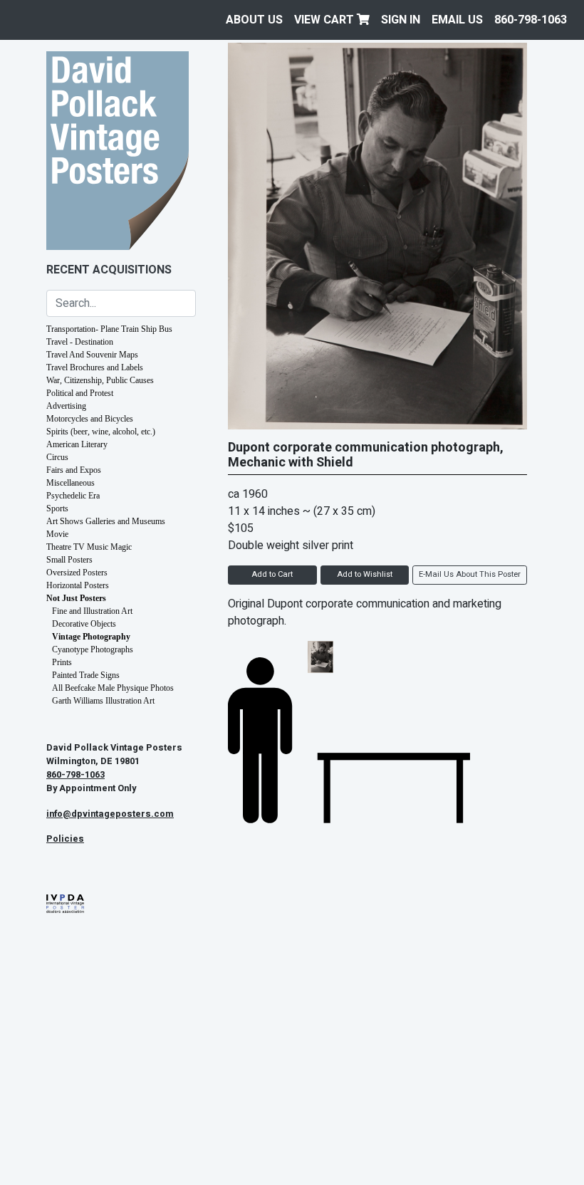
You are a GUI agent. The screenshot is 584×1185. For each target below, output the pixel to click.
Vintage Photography (91, 637)
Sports (57, 508)
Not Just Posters (76, 598)
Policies (65, 838)
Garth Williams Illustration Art (103, 701)
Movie (57, 534)
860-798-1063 (530, 19)
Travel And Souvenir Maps (92, 355)
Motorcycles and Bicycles (89, 419)
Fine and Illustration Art (92, 611)
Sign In (400, 19)
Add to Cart (272, 574)
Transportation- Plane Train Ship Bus (109, 329)
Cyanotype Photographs (92, 649)
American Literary (77, 444)
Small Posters (69, 560)
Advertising (66, 406)
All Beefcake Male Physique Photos (113, 688)
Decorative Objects (84, 624)
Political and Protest (79, 393)
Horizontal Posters (77, 585)
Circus (57, 457)
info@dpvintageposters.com (110, 814)
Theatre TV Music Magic (89, 547)
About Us (254, 19)
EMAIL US (457, 19)
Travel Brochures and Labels (94, 367)
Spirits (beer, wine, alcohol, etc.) (100, 432)
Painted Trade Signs (86, 675)
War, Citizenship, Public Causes (100, 380)
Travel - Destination (79, 342)
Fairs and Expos (73, 470)
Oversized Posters (77, 573)
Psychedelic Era (73, 496)
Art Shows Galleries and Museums (105, 521)
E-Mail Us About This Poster (470, 574)
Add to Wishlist (364, 574)
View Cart (325, 19)
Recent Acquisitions (109, 269)
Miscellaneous (70, 483)
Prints (62, 662)
